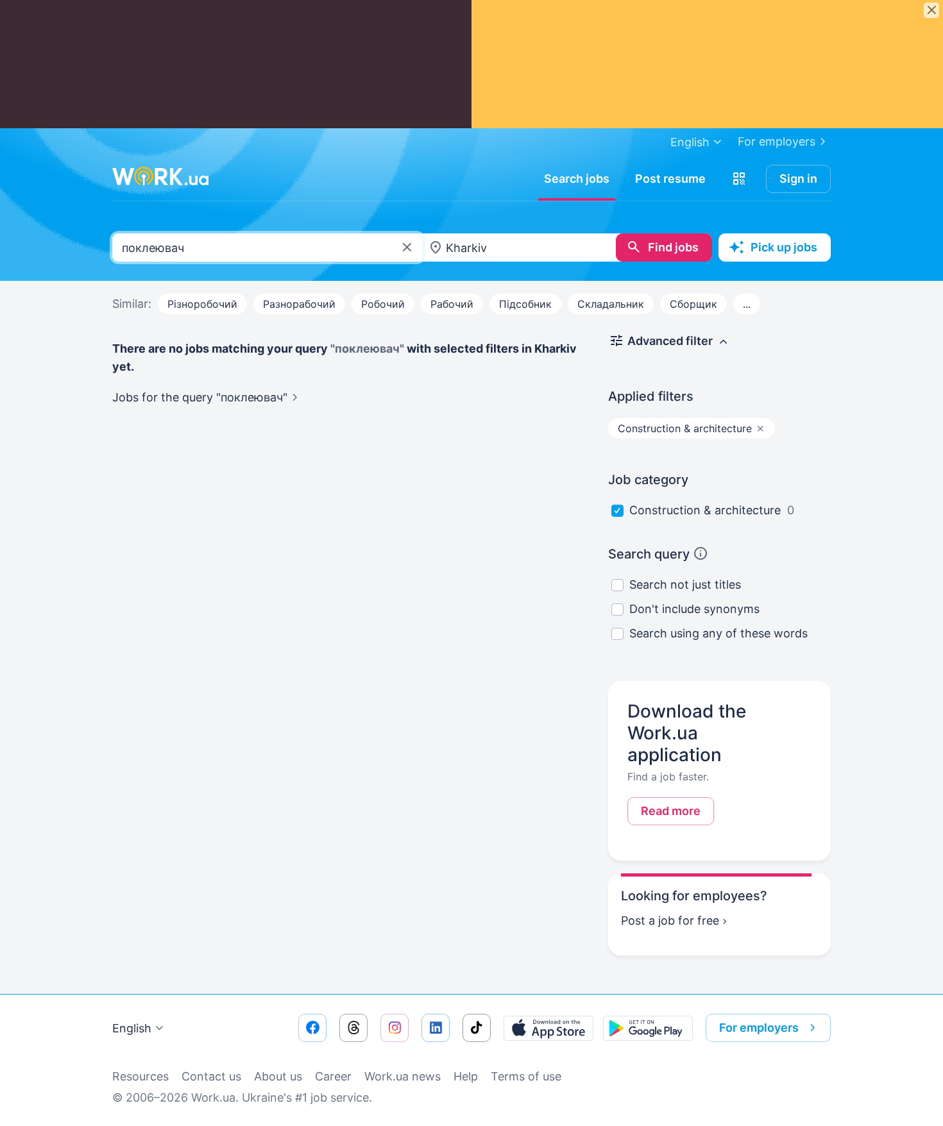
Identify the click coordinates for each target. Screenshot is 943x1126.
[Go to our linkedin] (435, 1028)
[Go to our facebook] (312, 1028)
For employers (776, 141)
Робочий (383, 304)
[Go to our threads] (353, 1028)
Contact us (211, 1076)
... (747, 304)
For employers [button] (759, 1027)
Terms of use (526, 1076)
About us (278, 1076)
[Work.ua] (160, 176)
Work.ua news (402, 1076)
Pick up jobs (784, 247)
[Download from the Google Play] (648, 1028)
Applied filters (650, 396)
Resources (140, 1076)
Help (466, 1076)
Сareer (333, 1076)
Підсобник (525, 304)
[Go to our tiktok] (477, 1028)
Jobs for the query (199, 397)
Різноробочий (202, 304)
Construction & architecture (705, 510)
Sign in (798, 178)
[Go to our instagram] (394, 1028)
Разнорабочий (299, 304)
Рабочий (451, 304)
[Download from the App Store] (548, 1028)
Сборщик (693, 304)
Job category (648, 479)
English (131, 1028)
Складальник (610, 304)
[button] (739, 179)
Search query (649, 554)
